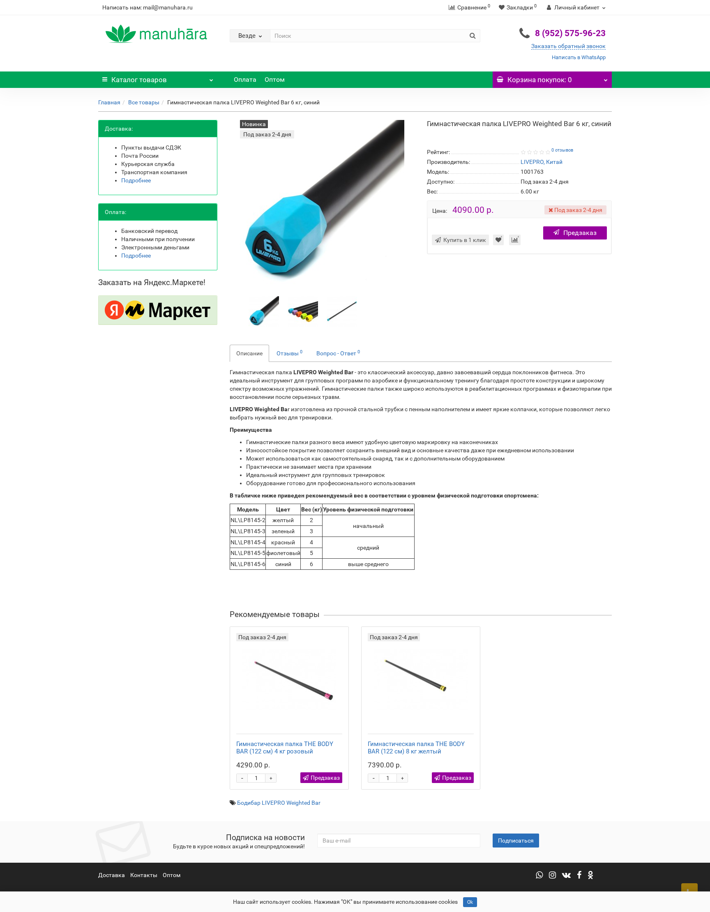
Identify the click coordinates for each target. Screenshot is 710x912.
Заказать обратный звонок (568, 46)
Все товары (143, 102)
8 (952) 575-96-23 (570, 33)
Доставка (111, 875)
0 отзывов (562, 150)
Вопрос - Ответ (338, 353)
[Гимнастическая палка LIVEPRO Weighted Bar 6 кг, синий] (264, 311)
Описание (249, 353)
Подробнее (136, 180)
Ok (470, 902)
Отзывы (289, 353)
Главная (109, 102)
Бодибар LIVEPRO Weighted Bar (278, 802)
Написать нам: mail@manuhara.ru (147, 7)
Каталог (139, 80)
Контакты (143, 875)
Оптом (275, 79)
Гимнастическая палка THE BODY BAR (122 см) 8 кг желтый (416, 747)
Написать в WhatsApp (579, 57)
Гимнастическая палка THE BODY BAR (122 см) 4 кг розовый (284, 747)
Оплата (245, 79)
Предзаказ (580, 233)
